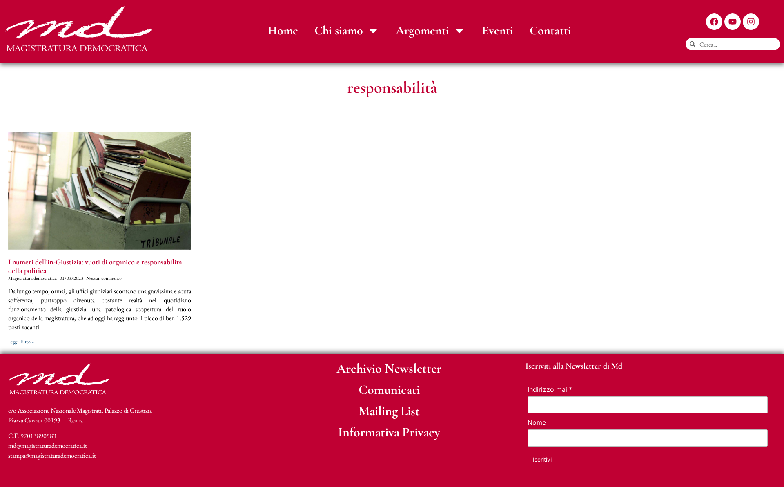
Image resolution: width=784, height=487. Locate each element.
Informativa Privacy (389, 432)
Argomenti (422, 30)
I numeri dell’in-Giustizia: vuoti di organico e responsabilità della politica (95, 266)
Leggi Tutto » (21, 341)
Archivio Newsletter (388, 368)
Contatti (550, 30)
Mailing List (389, 411)
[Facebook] (714, 21)
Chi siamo (338, 30)
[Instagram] (751, 21)
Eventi (497, 30)
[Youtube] (732, 21)
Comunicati (389, 390)
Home (283, 30)
